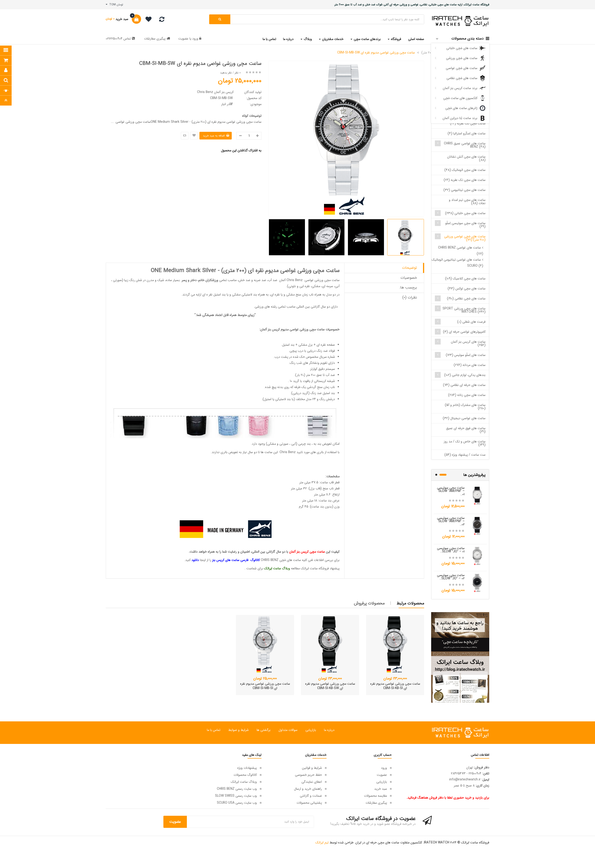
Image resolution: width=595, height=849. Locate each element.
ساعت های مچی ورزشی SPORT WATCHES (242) (464, 310)
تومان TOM (115, 4)
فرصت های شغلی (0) (471, 321)
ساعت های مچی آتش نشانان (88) (466, 158)
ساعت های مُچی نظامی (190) (466, 298)
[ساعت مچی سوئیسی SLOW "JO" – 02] (477, 582)
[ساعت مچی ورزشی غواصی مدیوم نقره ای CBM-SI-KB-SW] (330, 644)
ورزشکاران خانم (208, 280)
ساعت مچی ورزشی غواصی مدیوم (303, 329)
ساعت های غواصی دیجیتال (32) (464, 418)
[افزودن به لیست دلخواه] (194, 135)
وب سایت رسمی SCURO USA (237, 802)
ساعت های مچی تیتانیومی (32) (464, 189)
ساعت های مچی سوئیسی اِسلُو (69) (465, 225)
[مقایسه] (161, 20)
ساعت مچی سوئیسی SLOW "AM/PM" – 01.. (451, 491)
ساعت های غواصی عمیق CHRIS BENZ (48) (465, 145)
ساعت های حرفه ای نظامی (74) (464, 385)
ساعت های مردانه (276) (470, 365)
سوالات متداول (288, 730)
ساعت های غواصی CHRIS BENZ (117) (460, 250)
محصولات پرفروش (369, 603)
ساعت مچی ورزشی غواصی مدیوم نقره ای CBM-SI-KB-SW (330, 686)
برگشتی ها (264, 730)
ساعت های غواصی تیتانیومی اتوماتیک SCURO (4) (457, 262)
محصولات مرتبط (410, 603)
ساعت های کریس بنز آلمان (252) (468, 343)
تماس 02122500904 (118, 38)
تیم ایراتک (322, 842)
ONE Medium (168, 270)
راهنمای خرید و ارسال (308, 788)
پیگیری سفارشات (154, 38)
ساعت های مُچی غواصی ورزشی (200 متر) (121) (465, 238)
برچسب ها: (408, 287)
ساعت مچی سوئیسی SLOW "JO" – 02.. (451, 577)
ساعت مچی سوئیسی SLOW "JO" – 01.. (451, 550)
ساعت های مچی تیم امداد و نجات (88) (467, 201)
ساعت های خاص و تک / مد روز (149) (465, 443)
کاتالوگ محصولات (245, 774)
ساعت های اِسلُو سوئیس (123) (466, 355)
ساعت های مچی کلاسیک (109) (465, 278)
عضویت (183, 38)
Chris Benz (295, 280)
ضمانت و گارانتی (311, 795)
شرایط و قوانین (312, 767)
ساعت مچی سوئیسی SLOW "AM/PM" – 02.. (451, 521)
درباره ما (329, 730)
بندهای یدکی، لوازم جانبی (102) (465, 375)
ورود (194, 38)
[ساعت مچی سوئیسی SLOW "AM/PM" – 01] (477, 495)
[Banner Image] (460, 657)
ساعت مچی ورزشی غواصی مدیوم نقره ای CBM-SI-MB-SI (265, 686)
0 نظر (238, 72)
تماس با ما (213, 730)
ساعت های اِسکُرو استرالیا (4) (467, 133)
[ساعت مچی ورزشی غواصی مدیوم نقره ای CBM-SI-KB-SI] (395, 644)
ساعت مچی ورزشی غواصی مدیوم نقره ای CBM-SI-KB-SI (395, 686)
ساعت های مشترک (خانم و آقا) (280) (465, 406)
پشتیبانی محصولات (309, 802)
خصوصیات (408, 278)
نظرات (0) (409, 297)
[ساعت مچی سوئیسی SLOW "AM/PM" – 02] (477, 525)
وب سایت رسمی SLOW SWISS (236, 795)
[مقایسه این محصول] (184, 135)
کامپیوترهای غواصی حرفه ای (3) (464, 331)
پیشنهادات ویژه (247, 767)
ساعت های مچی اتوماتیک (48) (465, 169)
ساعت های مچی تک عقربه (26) (465, 179)
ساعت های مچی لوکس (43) (467, 288)
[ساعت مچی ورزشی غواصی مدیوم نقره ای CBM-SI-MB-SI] (265, 644)
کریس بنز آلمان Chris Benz (215, 92)
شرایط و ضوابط (238, 730)
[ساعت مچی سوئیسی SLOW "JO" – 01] (477, 555)
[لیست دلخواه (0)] (147, 20)
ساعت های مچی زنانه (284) (467, 395)
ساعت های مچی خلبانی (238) (465, 213)
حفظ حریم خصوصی (308, 774)
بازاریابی (310, 730)
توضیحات (409, 268)
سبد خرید (380, 788)
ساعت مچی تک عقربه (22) (468, 123)
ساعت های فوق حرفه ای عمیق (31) (466, 430)
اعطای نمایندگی (311, 781)
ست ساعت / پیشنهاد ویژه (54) (465, 454)
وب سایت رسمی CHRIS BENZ (237, 788)
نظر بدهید (226, 72)
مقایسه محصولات (375, 795)
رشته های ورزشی (266, 306)
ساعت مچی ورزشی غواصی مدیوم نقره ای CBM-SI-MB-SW (376, 52)
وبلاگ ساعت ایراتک (244, 781)
